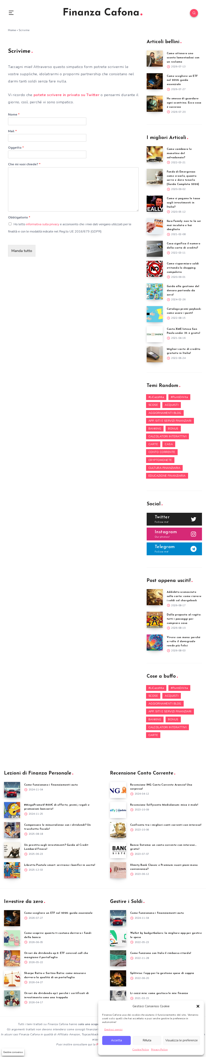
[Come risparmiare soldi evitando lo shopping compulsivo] (155, 269)
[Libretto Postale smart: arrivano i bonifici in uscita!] (12, 870)
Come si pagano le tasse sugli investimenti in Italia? (183, 202)
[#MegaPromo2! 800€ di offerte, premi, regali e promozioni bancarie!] (12, 810)
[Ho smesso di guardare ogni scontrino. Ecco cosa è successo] (155, 104)
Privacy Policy (159, 1049)
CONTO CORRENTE (161, 452)
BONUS (173, 429)
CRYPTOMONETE (160, 460)
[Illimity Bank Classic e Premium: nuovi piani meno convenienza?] (118, 870)
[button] (198, 1006)
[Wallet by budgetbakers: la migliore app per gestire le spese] (118, 938)
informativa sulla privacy (42, 224)
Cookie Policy (140, 1049)
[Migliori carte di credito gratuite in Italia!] (155, 354)
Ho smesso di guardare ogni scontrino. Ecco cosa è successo (184, 102)
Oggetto (16, 148)
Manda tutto (21, 250)
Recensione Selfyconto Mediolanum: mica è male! (164, 805)
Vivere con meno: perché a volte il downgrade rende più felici (184, 641)
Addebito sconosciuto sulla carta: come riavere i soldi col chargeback (184, 596)
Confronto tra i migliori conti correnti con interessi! (165, 825)
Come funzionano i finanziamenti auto (51, 785)
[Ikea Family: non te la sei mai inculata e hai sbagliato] (155, 226)
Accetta (116, 1040)
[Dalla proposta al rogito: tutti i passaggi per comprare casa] (155, 620)
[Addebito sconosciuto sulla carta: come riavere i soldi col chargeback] (155, 597)
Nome (14, 115)
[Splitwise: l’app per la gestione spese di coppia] (118, 978)
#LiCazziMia (156, 397)
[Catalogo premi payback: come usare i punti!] (155, 314)
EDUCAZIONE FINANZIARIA (167, 476)
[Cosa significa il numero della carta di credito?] (155, 249)
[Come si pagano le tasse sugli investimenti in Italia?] (155, 204)
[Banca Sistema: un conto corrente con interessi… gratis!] (118, 850)
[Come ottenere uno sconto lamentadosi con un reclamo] (155, 59)
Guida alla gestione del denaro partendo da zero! (183, 290)
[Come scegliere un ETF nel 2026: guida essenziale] (155, 81)
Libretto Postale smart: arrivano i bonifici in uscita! (59, 865)
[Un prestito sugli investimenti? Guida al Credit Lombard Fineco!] (12, 850)
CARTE (153, 444)
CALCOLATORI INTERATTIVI (167, 436)
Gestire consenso (13, 1052)
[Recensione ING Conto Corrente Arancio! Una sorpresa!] (118, 790)
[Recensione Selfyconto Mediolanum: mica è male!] (118, 810)
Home (12, 30)
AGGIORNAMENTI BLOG (164, 413)
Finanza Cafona (101, 13)
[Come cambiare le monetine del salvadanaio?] (155, 154)
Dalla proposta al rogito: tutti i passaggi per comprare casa (184, 618)
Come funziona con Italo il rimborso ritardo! (160, 953)
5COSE (153, 405)
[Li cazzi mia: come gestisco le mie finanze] (118, 998)
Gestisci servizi (113, 1029)
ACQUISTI (171, 405)
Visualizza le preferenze (181, 1040)
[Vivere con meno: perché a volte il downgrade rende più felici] (155, 643)
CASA (169, 444)
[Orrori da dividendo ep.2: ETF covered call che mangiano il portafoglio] (12, 958)
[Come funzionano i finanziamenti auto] (12, 790)
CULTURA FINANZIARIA (164, 468)
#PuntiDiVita (179, 397)
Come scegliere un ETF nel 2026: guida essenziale (182, 80)
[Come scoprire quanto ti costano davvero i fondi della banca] (12, 938)
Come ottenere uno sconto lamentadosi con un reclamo (183, 57)
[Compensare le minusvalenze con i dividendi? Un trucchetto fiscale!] (12, 830)
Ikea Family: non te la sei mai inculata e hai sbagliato (184, 225)
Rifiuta (147, 1040)
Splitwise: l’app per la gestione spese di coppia (162, 973)
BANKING (154, 429)
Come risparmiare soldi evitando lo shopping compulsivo (183, 267)
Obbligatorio (19, 217)
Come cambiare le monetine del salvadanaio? (179, 153)
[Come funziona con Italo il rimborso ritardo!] (118, 958)
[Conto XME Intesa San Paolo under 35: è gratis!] (155, 334)
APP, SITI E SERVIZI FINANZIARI (170, 421)
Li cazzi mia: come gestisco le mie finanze (159, 993)
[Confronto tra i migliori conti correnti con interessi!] (118, 830)
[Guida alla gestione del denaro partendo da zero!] (155, 291)
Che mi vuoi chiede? (24, 164)
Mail (12, 131)
